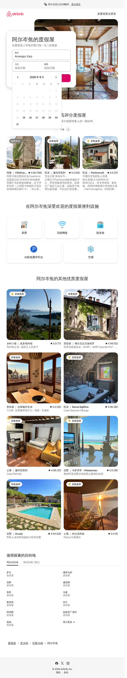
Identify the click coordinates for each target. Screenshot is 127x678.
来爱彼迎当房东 (106, 14)
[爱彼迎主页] (15, 14)
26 (30, 117)
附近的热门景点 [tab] (31, 562)
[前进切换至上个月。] (18, 77)
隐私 (58, 672)
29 (49, 117)
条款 (66, 672)
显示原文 (76, 4)
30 (56, 117)
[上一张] (56, 129)
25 (24, 117)
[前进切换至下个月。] (56, 77)
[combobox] (41, 56)
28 (43, 117)
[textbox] (27, 68)
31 (17, 124)
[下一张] (68, 129)
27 (37, 117)
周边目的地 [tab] (12, 562)
